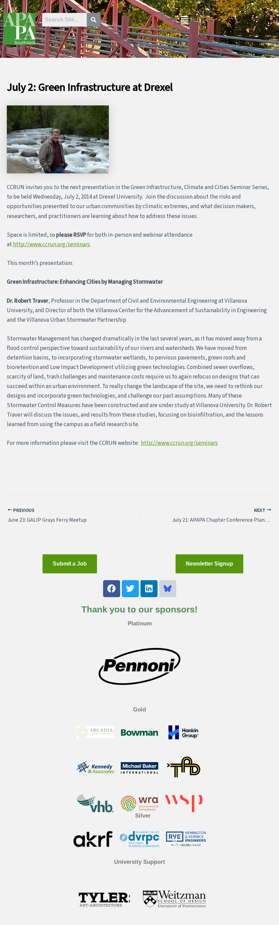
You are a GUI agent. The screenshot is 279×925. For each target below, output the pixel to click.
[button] (184, 20)
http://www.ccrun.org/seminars (51, 244)
